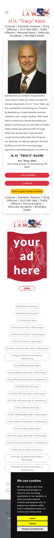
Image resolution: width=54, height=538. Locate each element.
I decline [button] (32, 523)
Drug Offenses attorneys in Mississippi (27, 372)
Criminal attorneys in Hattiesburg (27, 334)
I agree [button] (32, 518)
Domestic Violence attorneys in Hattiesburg (27, 357)
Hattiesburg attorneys (27, 313)
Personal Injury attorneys (27, 428)
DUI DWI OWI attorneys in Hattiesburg (27, 400)
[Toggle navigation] (6, 12)
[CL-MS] (27, 255)
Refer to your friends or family (27, 191)
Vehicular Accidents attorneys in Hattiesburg (27, 468)
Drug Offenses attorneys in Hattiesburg (27, 379)
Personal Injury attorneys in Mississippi (27, 435)
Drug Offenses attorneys (27, 365)
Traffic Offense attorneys (27, 407)
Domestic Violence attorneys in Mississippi (27, 348)
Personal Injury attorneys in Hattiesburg (27, 442)
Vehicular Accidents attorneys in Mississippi (27, 458)
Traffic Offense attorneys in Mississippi (27, 414)
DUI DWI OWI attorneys (27, 386)
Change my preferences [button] (32, 529)
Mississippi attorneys (27, 306)
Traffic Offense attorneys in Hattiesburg (27, 421)
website (28, 183)
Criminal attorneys (27, 320)
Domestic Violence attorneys (27, 341)
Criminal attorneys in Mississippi (27, 327)
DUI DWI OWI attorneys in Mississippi (27, 393)
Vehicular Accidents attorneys (27, 449)
